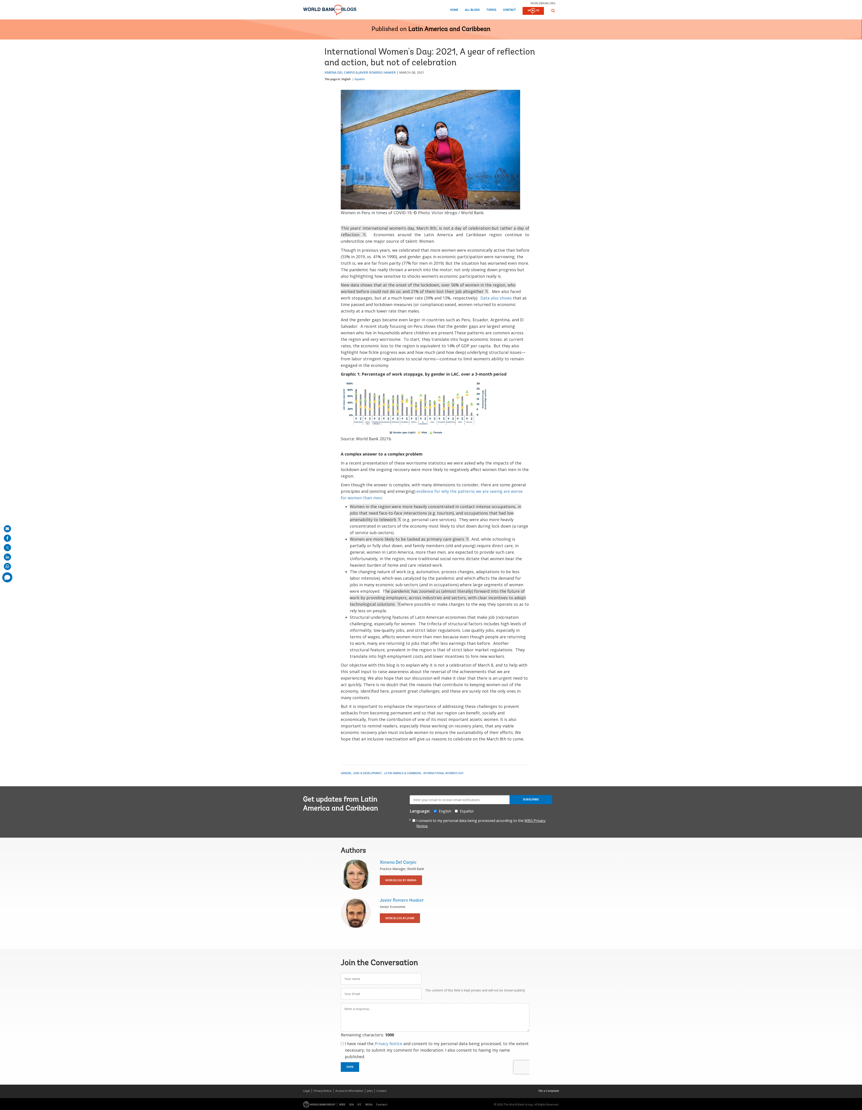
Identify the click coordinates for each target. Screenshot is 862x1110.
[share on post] (7, 547)
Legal (306, 1091)
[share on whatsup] (7, 566)
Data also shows (495, 298)
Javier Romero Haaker (377, 72)
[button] (553, 11)
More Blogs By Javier (399, 918)
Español (360, 79)
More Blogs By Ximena (400, 880)
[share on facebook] (7, 538)
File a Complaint (549, 1091)
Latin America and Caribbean (449, 29)
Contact (509, 10)
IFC (359, 1104)
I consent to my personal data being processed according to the (480, 823)
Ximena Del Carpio (339, 72)
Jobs (370, 1091)
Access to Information (349, 1091)
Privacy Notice (388, 1043)
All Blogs (472, 10)
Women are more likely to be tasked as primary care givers (407, 539)
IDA (351, 1104)
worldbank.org (543, 3)
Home (454, 10)
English (346, 79)
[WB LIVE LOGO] (533, 11)
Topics (491, 10)
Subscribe (531, 799)
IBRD (342, 1104)
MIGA (368, 1104)
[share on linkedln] (7, 557)
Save (350, 1066)
